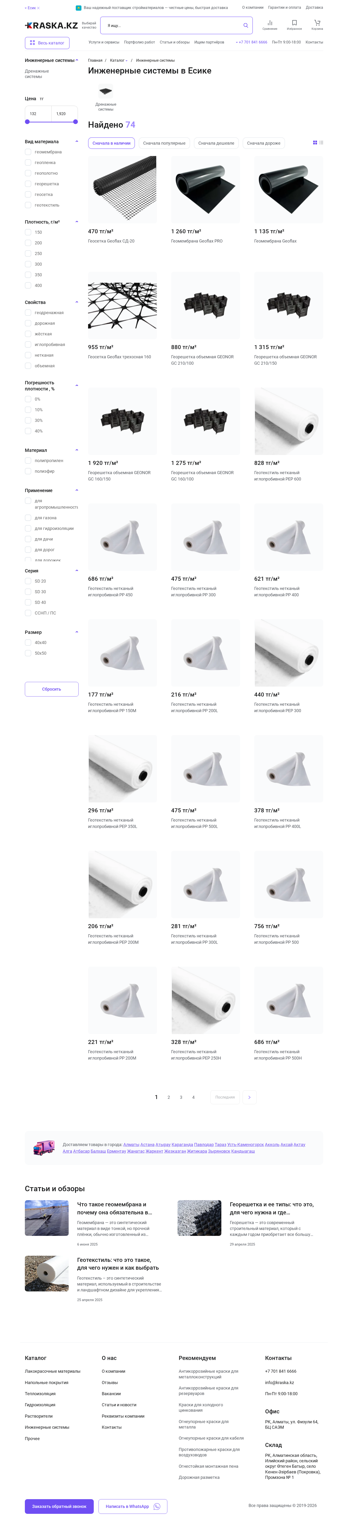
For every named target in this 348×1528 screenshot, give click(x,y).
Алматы (131, 1144)
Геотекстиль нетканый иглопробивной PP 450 (110, 591)
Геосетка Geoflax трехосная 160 (119, 356)
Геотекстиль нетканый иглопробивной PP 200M (112, 1055)
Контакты (314, 42)
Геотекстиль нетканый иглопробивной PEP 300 (277, 707)
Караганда (182, 1144)
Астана (147, 1144)
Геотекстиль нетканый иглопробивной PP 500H (278, 1055)
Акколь (272, 1144)
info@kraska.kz (279, 1382)
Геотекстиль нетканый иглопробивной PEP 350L (112, 823)
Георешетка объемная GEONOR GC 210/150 (285, 360)
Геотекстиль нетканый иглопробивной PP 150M (112, 707)
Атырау (163, 1144)
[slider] (27, 121)
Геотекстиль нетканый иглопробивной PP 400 (276, 591)
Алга (67, 1151)
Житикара (197, 1151)
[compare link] (270, 23)
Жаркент (154, 1151)
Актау (299, 1144)
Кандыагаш (243, 1151)
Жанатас (136, 1151)
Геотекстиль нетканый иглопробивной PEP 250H (196, 1055)
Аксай (287, 1144)
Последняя (225, 1097)
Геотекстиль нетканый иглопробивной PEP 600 (277, 475)
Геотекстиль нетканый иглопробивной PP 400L (277, 823)
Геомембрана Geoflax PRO (197, 240)
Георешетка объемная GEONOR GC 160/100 (202, 475)
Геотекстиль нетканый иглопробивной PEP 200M (113, 939)
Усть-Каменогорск (245, 1144)
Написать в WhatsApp (127, 1506)
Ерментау (116, 1151)
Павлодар (204, 1144)
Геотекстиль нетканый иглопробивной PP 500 (276, 939)
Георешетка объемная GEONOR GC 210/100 (202, 360)
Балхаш (98, 1151)
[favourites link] (294, 23)
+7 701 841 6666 (280, 1371)
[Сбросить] (38, 8)
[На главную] (51, 27)
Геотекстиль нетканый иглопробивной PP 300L (194, 939)
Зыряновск (219, 1151)
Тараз (220, 1144)
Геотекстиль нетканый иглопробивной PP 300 (193, 591)
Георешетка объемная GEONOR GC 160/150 (119, 475)
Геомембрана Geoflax (275, 240)
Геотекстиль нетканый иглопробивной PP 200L (194, 707)
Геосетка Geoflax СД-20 (111, 240)
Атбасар (81, 1151)
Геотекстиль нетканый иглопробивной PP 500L (194, 823)
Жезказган (175, 1151)
